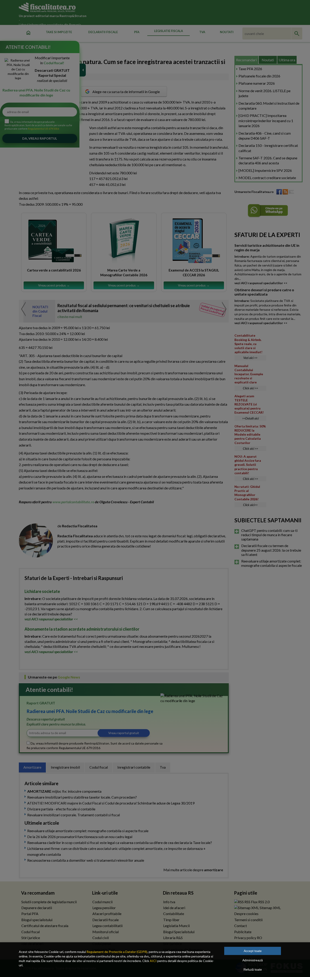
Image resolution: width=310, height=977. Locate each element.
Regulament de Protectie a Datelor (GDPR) (116, 952)
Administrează (252, 960)
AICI (153, 961)
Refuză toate (253, 969)
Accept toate (253, 951)
